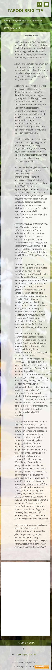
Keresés (39, 4)
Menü (46, 4)
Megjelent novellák (21, 20)
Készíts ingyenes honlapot (24, 667)
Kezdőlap (6, 20)
